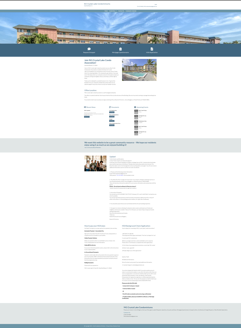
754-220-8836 (119, 175)
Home (106, 11)
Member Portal (116, 326)
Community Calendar (131, 11)
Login (156, 4)
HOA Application (152, 52)
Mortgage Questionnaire (120, 52)
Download (112, 112)
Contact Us (121, 11)
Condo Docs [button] (112, 11)
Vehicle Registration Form (114, 123)
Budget (110, 119)
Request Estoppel (89, 52)
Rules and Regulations (114, 114)
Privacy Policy (109, 326)
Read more (87, 116)
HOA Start (102, 326)
